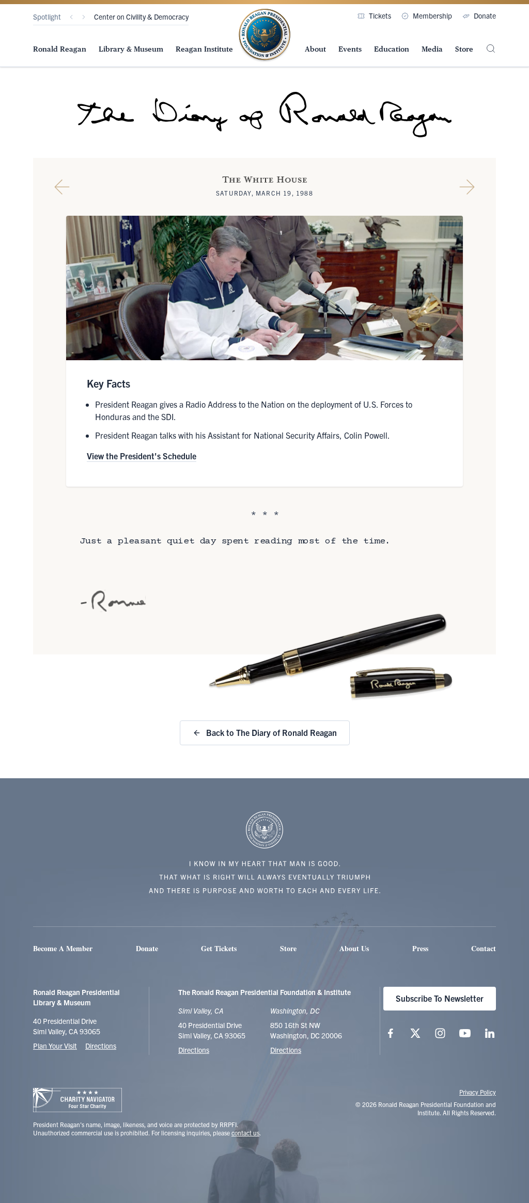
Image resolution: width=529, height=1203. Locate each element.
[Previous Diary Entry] (62, 186)
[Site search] (491, 48)
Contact (483, 948)
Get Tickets (219, 948)
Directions (100, 1045)
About (315, 49)
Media (432, 49)
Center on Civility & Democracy (141, 16)
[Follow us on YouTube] (465, 1033)
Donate (485, 15)
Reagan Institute (204, 49)
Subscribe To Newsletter (440, 998)
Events (350, 49)
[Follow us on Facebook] (390, 1033)
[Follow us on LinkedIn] (490, 1033)
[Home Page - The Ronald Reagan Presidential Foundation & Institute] (264, 35)
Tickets (380, 15)
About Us (354, 948)
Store (464, 49)
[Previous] (71, 17)
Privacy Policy (477, 1092)
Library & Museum (131, 49)
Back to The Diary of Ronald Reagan (271, 732)
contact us (245, 1132)
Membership (432, 15)
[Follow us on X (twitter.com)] (415, 1033)
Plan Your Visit (55, 1045)
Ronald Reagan (59, 49)
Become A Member (62, 948)
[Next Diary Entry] (467, 186)
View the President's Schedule (141, 456)
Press (420, 948)
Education (391, 49)
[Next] (83, 17)
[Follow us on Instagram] (440, 1033)
